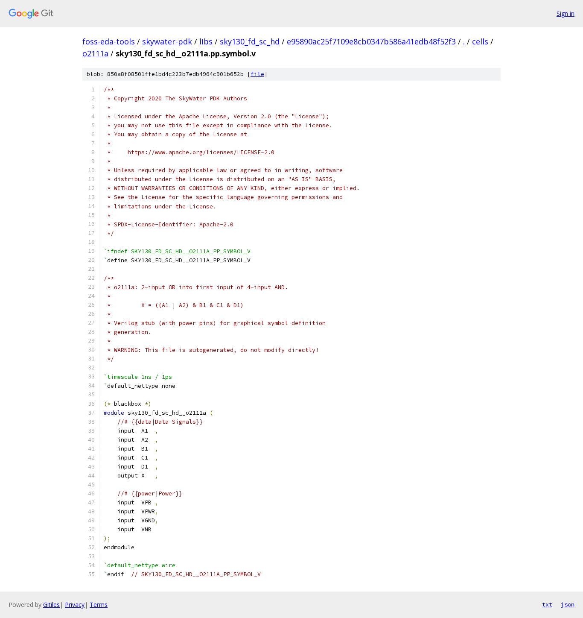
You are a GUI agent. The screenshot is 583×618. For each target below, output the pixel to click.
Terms (99, 604)
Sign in (565, 13)
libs (206, 41)
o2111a (95, 53)
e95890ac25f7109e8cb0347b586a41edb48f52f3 (371, 41)
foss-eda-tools (108, 41)
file (257, 74)
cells (480, 41)
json (567, 604)
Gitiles (51, 604)
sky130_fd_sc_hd (250, 41)
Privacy (75, 604)
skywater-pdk (167, 41)
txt (547, 604)
